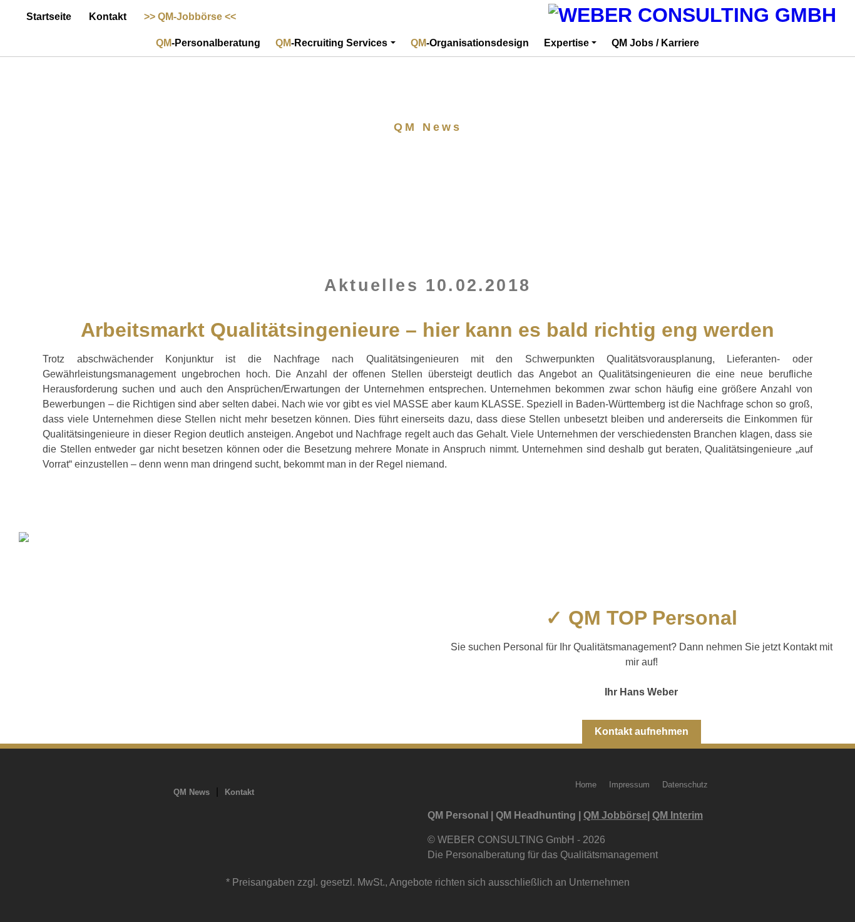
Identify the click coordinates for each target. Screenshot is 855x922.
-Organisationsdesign (470, 43)
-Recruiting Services (331, 43)
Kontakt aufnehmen (642, 731)
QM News (191, 792)
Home (585, 784)
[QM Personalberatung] (692, 15)
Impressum (629, 784)
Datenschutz (685, 784)
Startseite (48, 16)
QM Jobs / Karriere (655, 43)
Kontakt (107, 16)
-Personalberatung (208, 43)
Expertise (566, 43)
